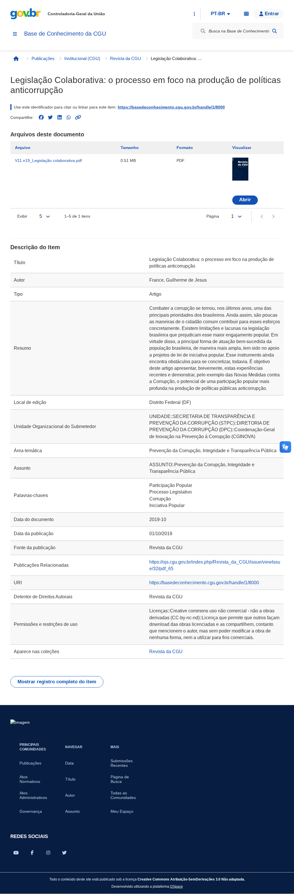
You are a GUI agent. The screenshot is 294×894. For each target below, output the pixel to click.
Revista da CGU (125, 58)
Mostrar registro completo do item (57, 681)
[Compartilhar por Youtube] (16, 852)
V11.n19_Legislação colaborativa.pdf (48, 160)
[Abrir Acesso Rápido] (194, 13)
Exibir (22, 216)
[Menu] (15, 33)
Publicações (43, 58)
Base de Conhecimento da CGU (65, 33)
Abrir (245, 199)
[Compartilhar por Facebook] (32, 852)
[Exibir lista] (48, 216)
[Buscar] (274, 31)
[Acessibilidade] (246, 13)
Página (212, 216)
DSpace (176, 886)
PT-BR (218, 13)
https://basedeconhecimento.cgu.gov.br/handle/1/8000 (171, 107)
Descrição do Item (35, 247)
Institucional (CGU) (82, 58)
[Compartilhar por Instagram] (48, 852)
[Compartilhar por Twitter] (64, 852)
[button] (268, 13)
